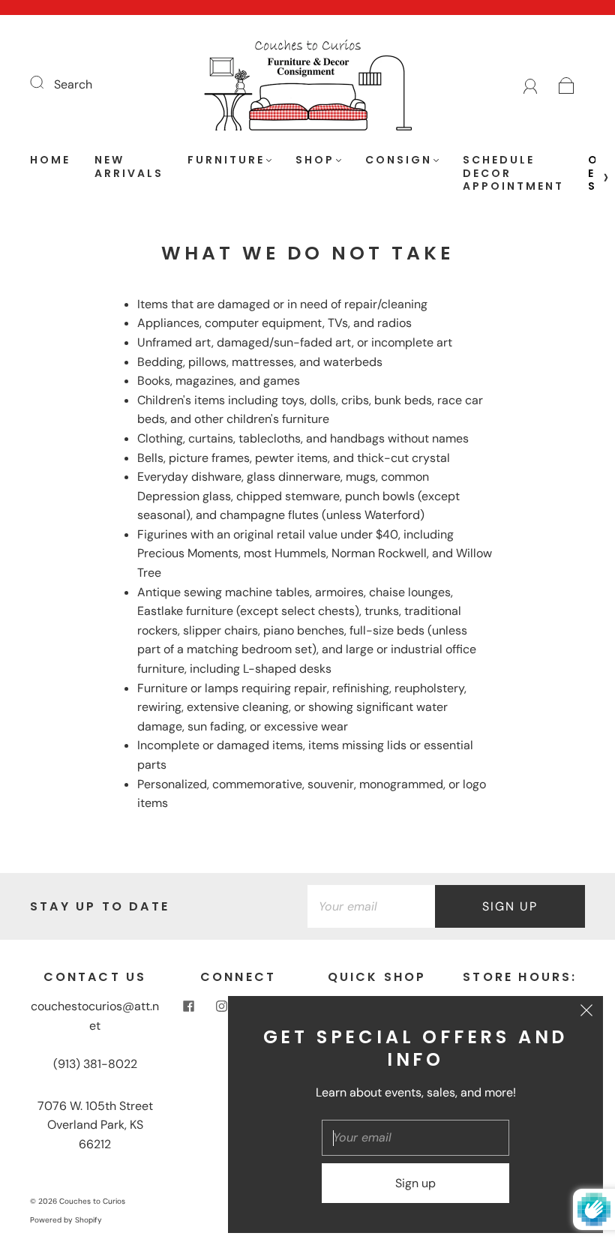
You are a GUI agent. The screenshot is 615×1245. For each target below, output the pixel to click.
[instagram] (222, 1005)
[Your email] (371, 906)
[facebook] (189, 1005)
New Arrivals (129, 167)
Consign (398, 160)
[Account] (530, 84)
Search (73, 84)
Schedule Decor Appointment (513, 174)
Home (50, 160)
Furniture (226, 160)
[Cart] (566, 84)
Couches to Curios (92, 1201)
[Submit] (46, 82)
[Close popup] (586, 1012)
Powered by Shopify (66, 1220)
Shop (315, 160)
